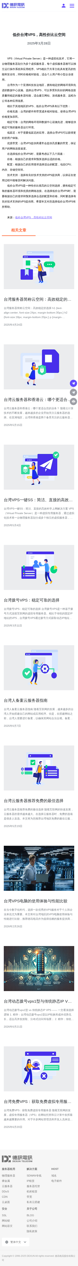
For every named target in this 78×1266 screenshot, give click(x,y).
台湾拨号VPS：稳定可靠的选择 (31, 600)
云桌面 (6, 1202)
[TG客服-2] (73, 392)
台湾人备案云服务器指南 (26, 700)
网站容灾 (7, 1225)
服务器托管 (33, 1186)
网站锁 (6, 1220)
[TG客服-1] (73, 383)
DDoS (5, 1191)
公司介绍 (32, 1220)
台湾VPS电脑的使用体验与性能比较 (35, 901)
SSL (4, 1215)
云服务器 (7, 1186)
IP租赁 (30, 1180)
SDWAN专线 (34, 1175)
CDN (5, 1196)
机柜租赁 (32, 1191)
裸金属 (6, 1180)
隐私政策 (32, 1231)
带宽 (29, 1196)
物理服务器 (8, 1175)
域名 (54, 1175)
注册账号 (63, 5)
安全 (4, 1208)
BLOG (30, 1215)
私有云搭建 (33, 1202)
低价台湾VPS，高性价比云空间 (33, 217)
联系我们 (32, 1225)
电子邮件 (56, 1180)
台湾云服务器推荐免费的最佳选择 (33, 800)
